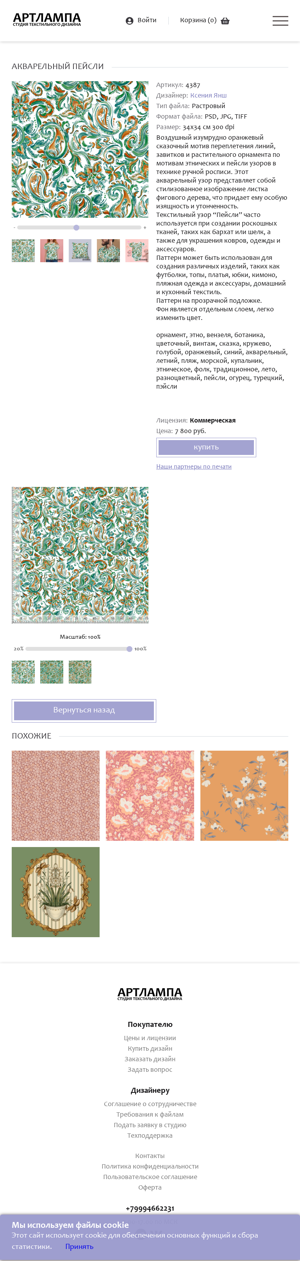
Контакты (150, 1156)
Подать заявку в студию (150, 1125)
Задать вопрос (150, 1070)
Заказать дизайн (150, 1059)
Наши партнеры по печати (194, 467)
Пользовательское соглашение (150, 1177)
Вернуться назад (84, 710)
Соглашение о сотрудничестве (150, 1104)
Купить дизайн (150, 1049)
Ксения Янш (208, 95)
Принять (79, 1247)
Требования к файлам (150, 1115)
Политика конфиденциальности (150, 1166)
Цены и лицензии (150, 1038)
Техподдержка (150, 1136)
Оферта (150, 1188)
